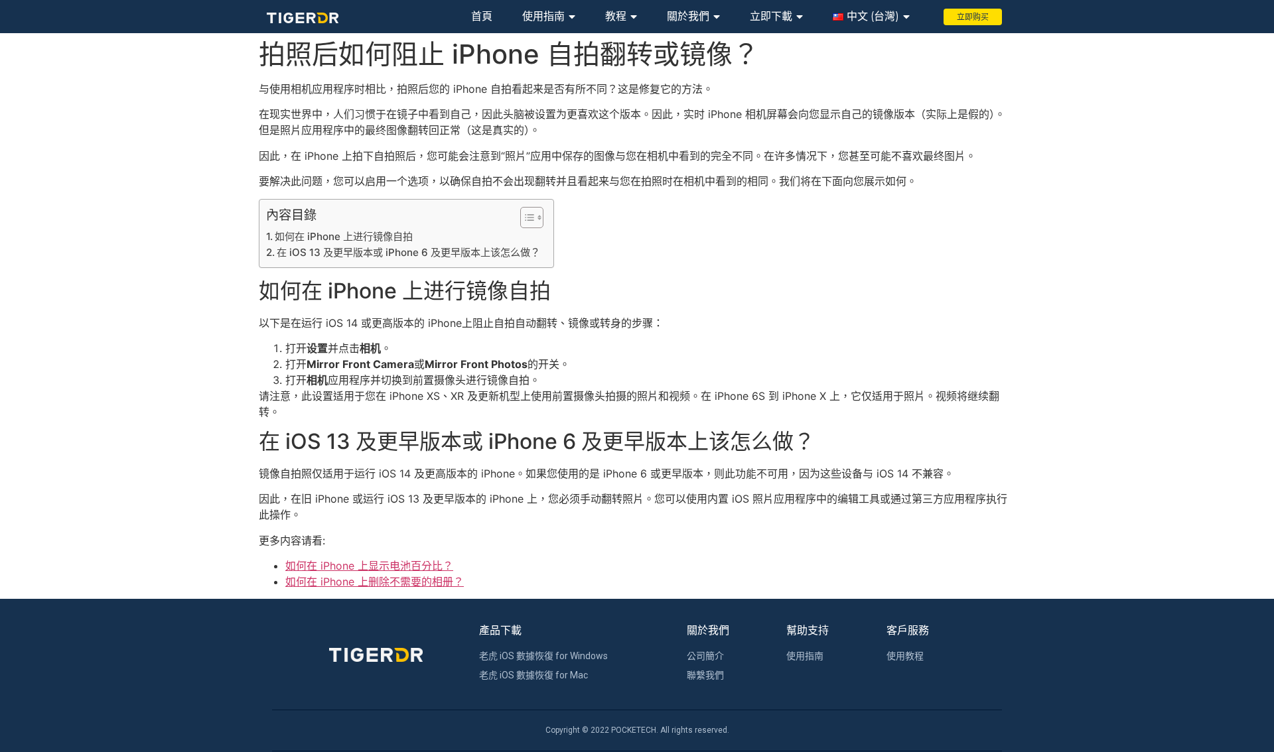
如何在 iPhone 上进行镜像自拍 (344, 236)
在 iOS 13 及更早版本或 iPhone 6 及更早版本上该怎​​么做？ (408, 252)
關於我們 (688, 16)
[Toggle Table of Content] (525, 217)
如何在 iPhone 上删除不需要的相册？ (374, 581)
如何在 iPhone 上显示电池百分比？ (369, 565)
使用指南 (543, 16)
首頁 (481, 16)
